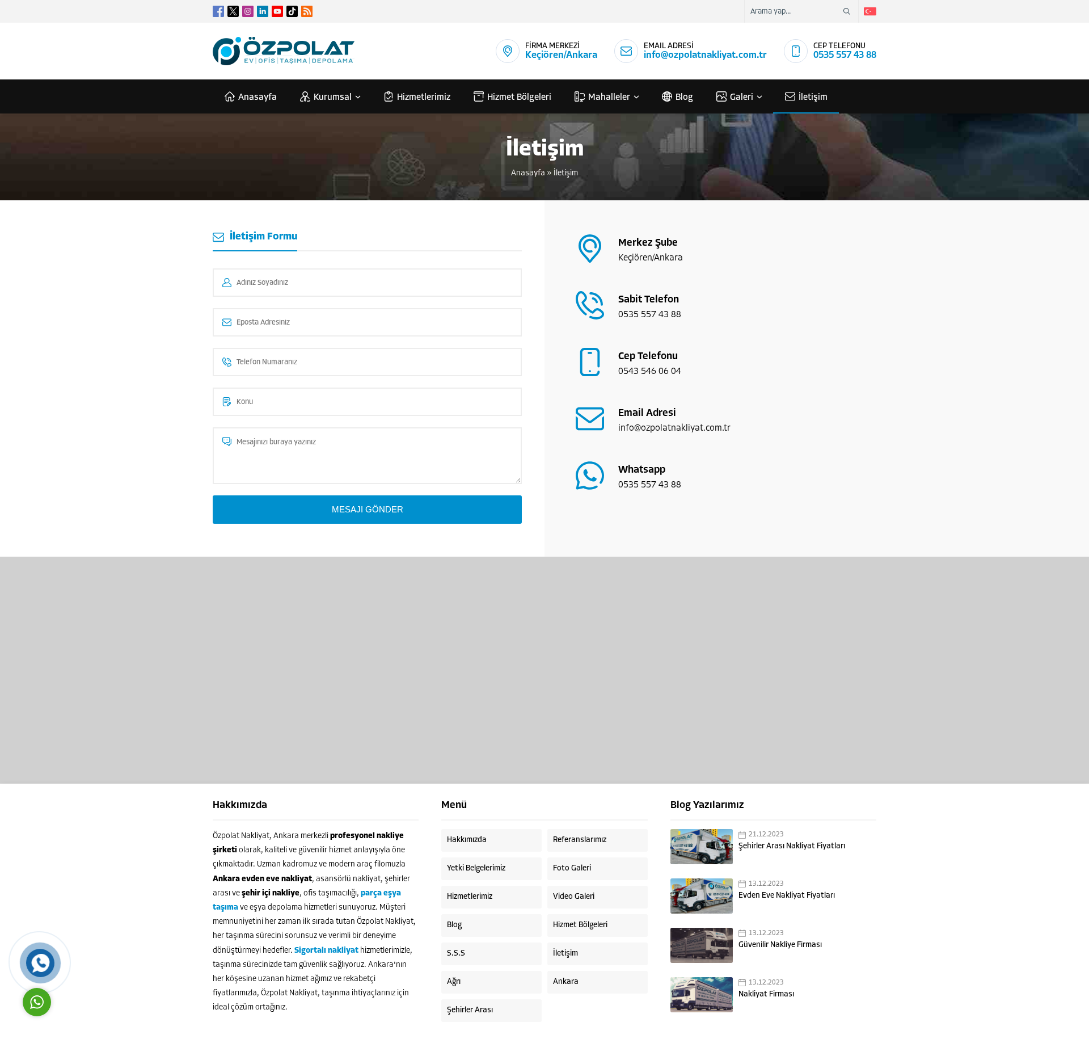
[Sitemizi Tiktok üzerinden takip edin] (292, 11)
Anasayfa (528, 173)
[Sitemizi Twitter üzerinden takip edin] (233, 11)
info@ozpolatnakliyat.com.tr (705, 55)
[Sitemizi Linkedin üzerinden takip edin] (262, 11)
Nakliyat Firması (766, 994)
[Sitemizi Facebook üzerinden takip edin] (218, 11)
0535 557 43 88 (844, 55)
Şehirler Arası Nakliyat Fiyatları (791, 846)
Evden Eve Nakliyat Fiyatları (786, 895)
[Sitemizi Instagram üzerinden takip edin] (248, 11)
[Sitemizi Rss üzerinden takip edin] (307, 11)
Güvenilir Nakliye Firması (780, 945)
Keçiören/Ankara (561, 55)
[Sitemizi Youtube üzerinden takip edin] (277, 11)
